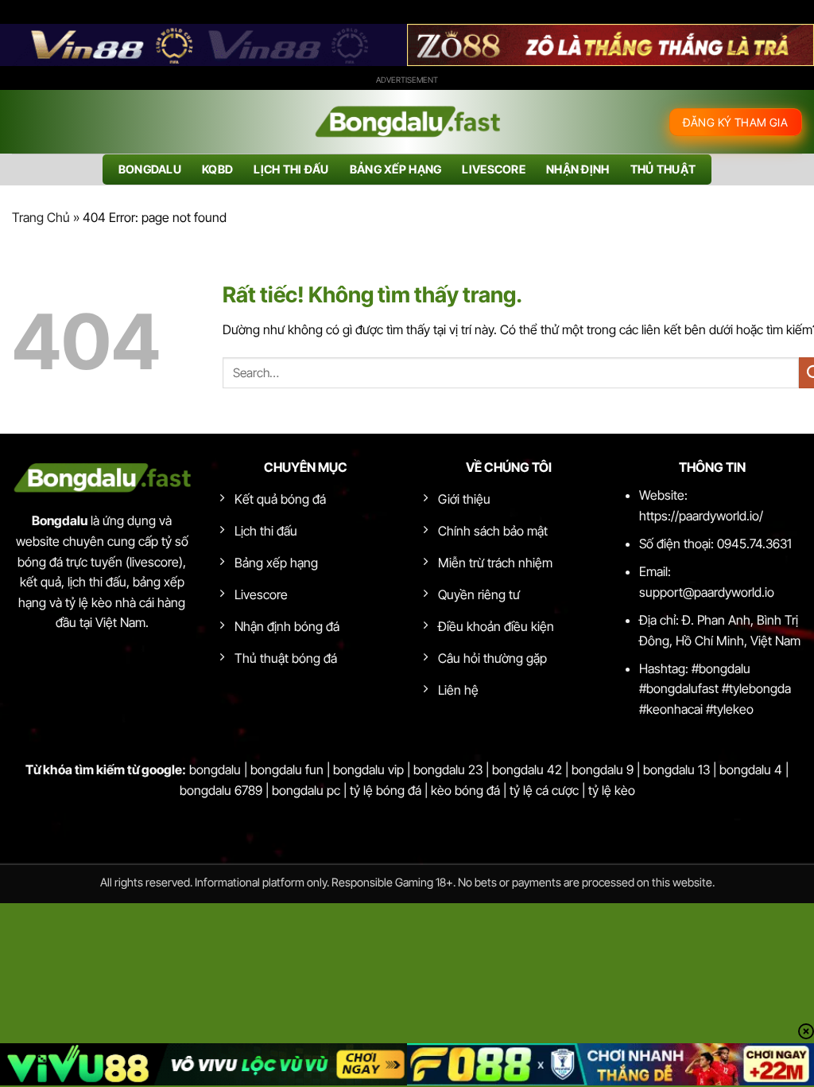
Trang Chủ (41, 217)
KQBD (217, 169)
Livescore (493, 169)
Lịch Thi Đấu (291, 169)
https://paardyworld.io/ (701, 516)
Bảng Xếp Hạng (396, 169)
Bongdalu (149, 169)
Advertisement (407, 79)
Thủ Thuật (663, 169)
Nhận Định (578, 169)
